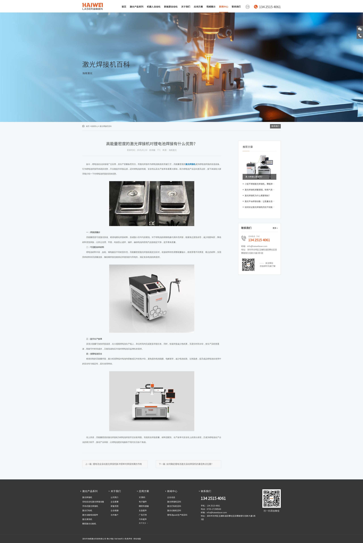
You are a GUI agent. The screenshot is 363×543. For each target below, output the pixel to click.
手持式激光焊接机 (90, 506)
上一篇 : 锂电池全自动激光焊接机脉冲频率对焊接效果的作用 (113, 464)
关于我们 (185, 7)
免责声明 (128, 539)
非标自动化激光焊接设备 (93, 502)
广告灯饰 (143, 515)
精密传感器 (144, 506)
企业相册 (115, 511)
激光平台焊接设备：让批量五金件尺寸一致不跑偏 (260, 201)
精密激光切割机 (89, 524)
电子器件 (143, 502)
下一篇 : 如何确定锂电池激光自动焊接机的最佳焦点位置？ (186, 464)
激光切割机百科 (174, 511)
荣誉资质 (115, 506)
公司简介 (115, 497)
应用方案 (198, 7)
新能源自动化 (171, 7)
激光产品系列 (136, 7)
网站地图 (137, 539)
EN (247, 7)
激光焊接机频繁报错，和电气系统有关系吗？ (260, 190)
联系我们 (236, 7)
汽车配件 (143, 519)
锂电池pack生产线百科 (177, 515)
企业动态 (171, 497)
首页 (124, 7)
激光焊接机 (87, 497)
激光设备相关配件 (90, 515)
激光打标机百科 (174, 506)
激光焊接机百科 (106, 126)
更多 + (275, 228)
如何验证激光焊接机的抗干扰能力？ (260, 207)
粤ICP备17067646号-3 (115, 539)
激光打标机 (87, 511)
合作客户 (115, 515)
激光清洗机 (87, 519)
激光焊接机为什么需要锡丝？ (258, 196)
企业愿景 (115, 502)
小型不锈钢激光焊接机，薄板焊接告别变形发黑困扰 (260, 184)
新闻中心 (223, 7)
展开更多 (142, 523)
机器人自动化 (154, 7)
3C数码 (142, 497)
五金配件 (143, 511)
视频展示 (211, 7)
